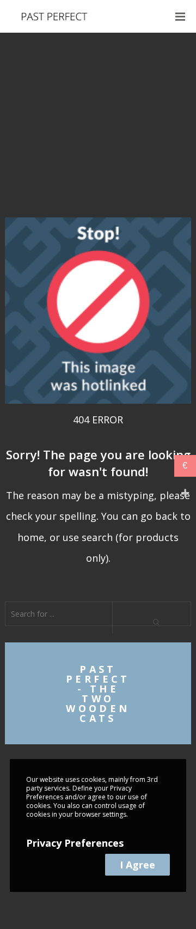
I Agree (137, 864)
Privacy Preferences (75, 842)
